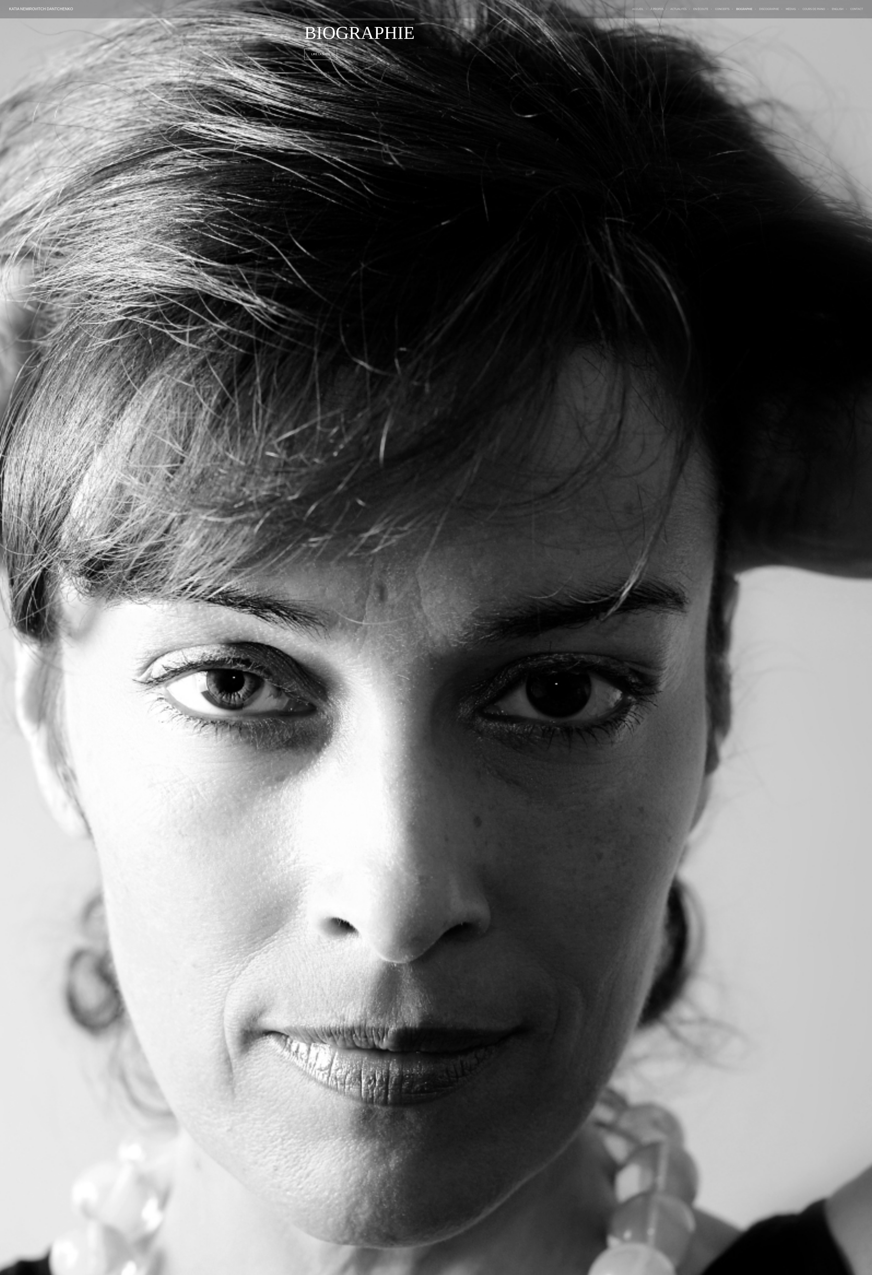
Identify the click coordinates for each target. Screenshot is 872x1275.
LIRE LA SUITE (320, 54)
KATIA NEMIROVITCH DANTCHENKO (41, 9)
